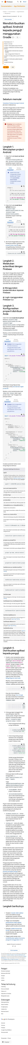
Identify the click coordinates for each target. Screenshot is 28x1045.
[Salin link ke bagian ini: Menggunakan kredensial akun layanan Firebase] (11, 293)
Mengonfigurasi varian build (13, 678)
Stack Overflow (4, 1004)
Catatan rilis (4, 1009)
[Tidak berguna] (21, 16)
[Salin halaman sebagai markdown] (17, 37)
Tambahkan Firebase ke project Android (13, 103)
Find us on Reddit (5, 989)
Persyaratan (4, 1038)
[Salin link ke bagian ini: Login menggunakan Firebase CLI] (15, 300)
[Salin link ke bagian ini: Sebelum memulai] (22, 99)
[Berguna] (19, 16)
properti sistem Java (11, 245)
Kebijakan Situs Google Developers (11, 959)
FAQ (2, 1013)
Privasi (9, 1038)
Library (2, 978)
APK (7, 67)
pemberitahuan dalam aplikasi (13, 922)
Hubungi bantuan (5, 1002)
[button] (10, 168)
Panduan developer (5, 971)
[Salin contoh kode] (24, 186)
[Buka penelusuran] (18, 2)
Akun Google (19, 695)
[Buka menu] (2, 1)
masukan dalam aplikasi (17, 913)
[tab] (10, 168)
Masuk (24, 1)
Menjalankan (7, 13)
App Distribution (19, 6)
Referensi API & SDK (5, 973)
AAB (13, 67)
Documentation (6, 6)
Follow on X (3, 991)
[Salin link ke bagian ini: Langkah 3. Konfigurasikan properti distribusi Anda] (9, 314)
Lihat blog (3, 986)
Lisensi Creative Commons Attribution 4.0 (16, 955)
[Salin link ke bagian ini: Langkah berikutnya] (4, 909)
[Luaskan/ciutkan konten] (13, 42)
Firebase (5, 11)
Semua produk (4, 1032)
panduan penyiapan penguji (10, 871)
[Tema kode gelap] (21, 186)
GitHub (2, 980)
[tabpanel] (15, 186)
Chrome (3, 1025)
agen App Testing (16, 619)
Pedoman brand (4, 1011)
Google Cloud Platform (6, 1030)
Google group (4, 1006)
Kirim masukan (8, 19)
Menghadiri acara (5, 996)
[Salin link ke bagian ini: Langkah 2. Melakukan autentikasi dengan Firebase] (13, 269)
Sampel (3, 975)
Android (3, 1023)
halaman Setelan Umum (18, 478)
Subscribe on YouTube (6, 993)
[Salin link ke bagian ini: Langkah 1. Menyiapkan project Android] (12, 152)
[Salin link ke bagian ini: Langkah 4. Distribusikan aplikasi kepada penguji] (20, 653)
